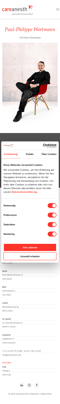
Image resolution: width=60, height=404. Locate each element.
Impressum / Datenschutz (40, 394)
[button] (57, 9)
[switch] (52, 214)
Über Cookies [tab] (49, 154)
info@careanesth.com (11, 355)
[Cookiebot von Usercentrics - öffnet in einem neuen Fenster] (43, 146)
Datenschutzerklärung (24, 191)
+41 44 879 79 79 (11, 351)
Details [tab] (30, 154)
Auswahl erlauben (30, 256)
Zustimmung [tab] (11, 154)
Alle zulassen (30, 247)
